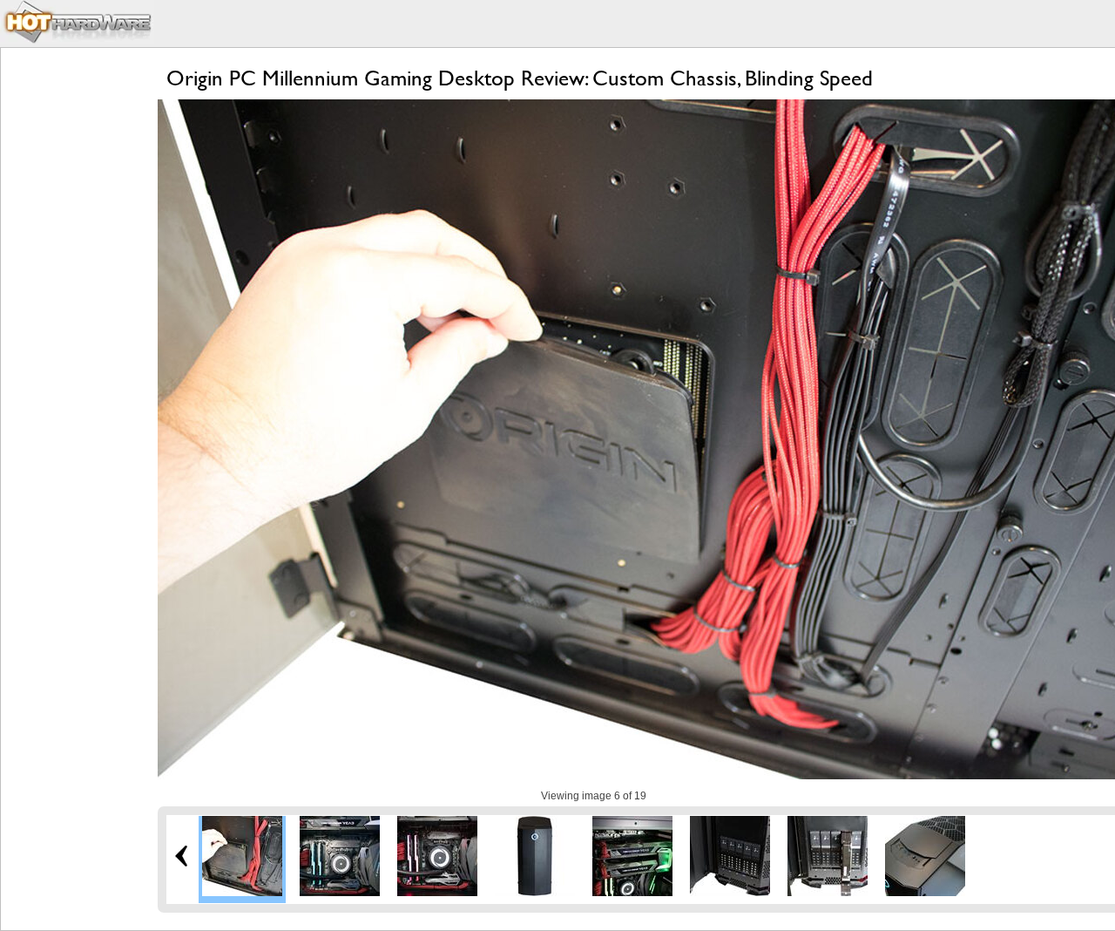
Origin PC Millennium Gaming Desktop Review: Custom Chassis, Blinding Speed (519, 78)
